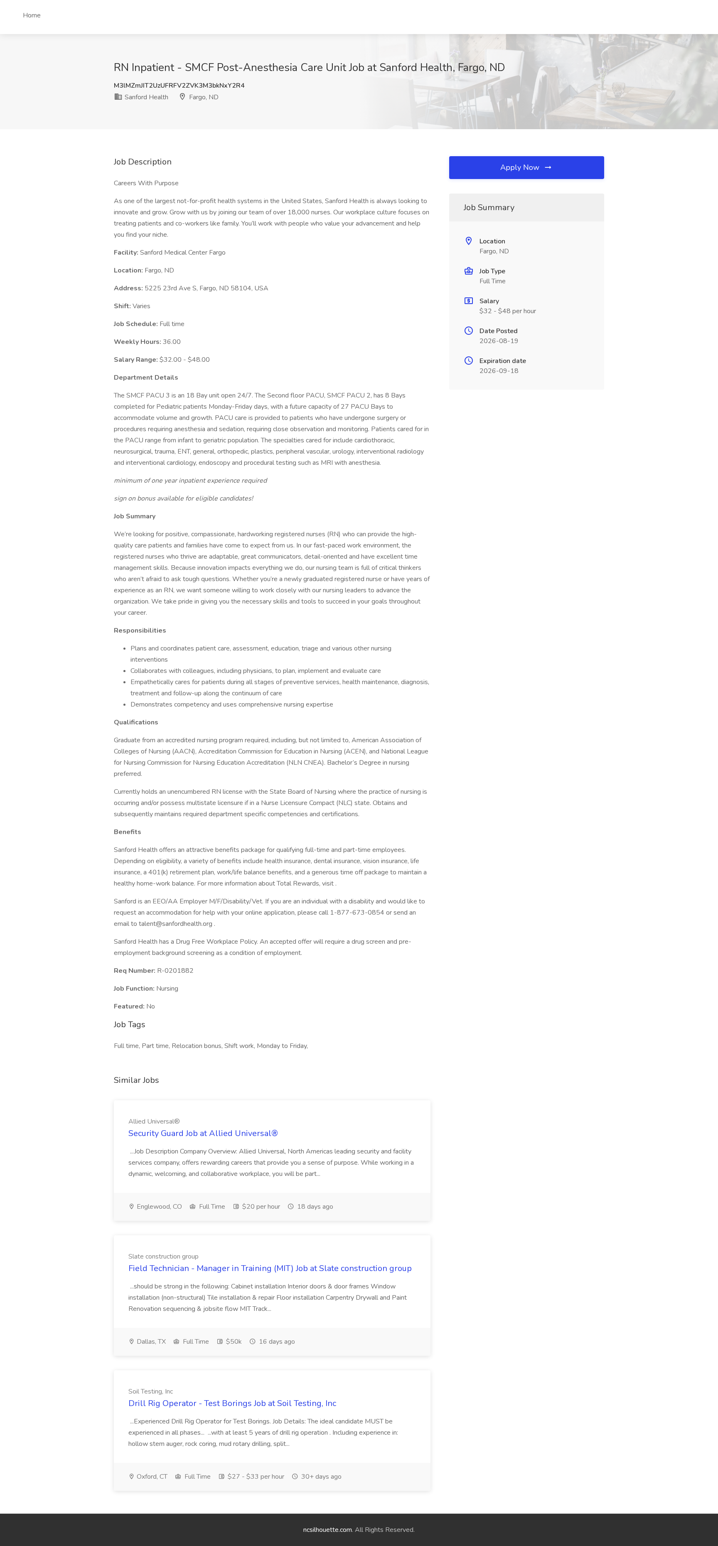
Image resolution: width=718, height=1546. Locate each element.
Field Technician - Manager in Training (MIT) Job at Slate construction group (270, 1268)
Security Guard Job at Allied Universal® (203, 1133)
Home (32, 15)
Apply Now (520, 167)
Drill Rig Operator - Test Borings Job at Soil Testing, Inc (232, 1403)
